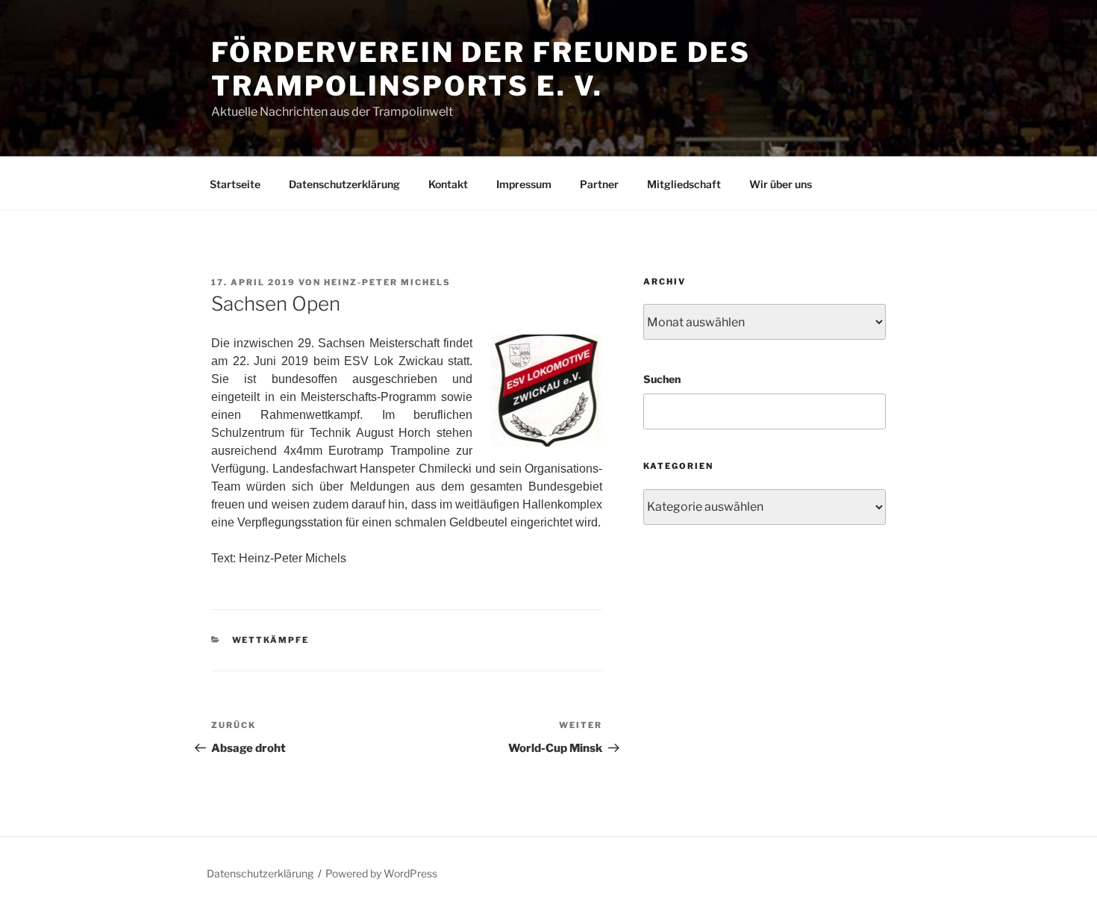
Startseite (235, 184)
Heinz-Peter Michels (387, 282)
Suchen (662, 379)
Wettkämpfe (271, 640)
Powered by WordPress (381, 873)
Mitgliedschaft (684, 184)
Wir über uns (780, 184)
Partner (599, 184)
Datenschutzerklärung (344, 184)
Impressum (523, 184)
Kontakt (448, 184)
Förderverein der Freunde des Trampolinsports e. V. (481, 69)
